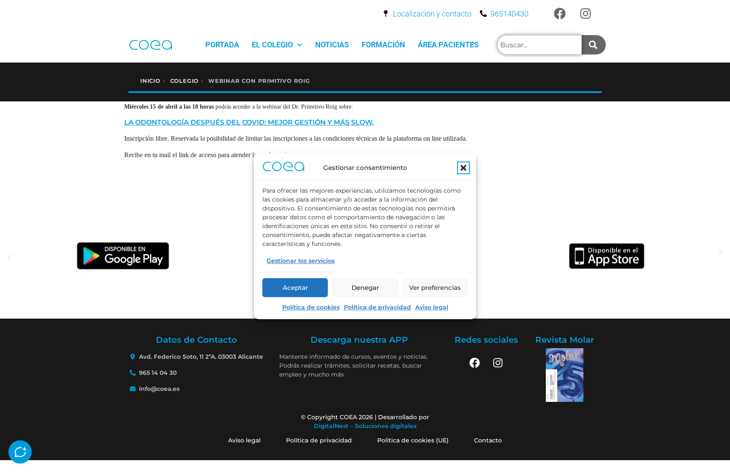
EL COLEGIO (272, 44)
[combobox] (539, 45)
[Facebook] (560, 13)
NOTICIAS (332, 44)
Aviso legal (431, 307)
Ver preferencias (435, 288)
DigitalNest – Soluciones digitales (365, 426)
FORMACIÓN (383, 44)
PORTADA (222, 44)
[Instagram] (585, 13)
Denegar (365, 288)
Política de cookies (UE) (413, 440)
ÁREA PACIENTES (448, 44)
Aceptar (295, 288)
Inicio (150, 80)
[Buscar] (594, 45)
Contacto (488, 440)
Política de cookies (311, 307)
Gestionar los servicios (301, 261)
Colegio (184, 80)
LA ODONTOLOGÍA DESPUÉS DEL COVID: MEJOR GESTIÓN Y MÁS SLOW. (249, 122)
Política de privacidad (377, 307)
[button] (463, 168)
